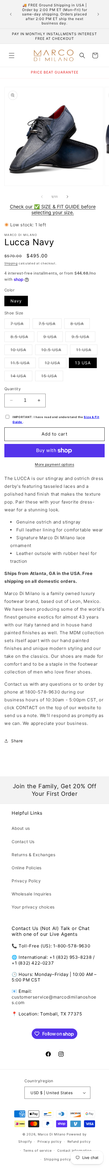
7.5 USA (50, 325)
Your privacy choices (33, 906)
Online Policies (27, 867)
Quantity (12, 388)
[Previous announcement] (10, 14)
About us (21, 828)
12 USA (55, 364)
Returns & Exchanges (33, 854)
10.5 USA (54, 351)
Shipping (11, 263)
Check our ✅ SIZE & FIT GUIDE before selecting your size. (53, 209)
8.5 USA (22, 338)
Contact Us (23, 841)
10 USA (21, 351)
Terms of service (37, 1151)
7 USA (20, 325)
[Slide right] (67, 196)
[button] (11, 55)
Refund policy (79, 1141)
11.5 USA (23, 364)
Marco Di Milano (52, 1134)
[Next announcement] (98, 14)
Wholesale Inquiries (31, 893)
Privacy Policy (26, 880)
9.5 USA (83, 338)
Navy (16, 300)
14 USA (21, 377)
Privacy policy (49, 1141)
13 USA (83, 362)
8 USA (80, 325)
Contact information (74, 1151)
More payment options (54, 464)
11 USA (86, 351)
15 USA (52, 377)
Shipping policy (57, 1159)
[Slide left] (41, 196)
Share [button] (17, 740)
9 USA (53, 338)
